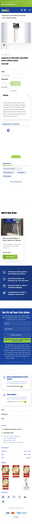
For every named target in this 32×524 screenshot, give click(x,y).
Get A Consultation (13, 386)
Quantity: (4, 79)
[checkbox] (7, 176)
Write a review (16, 156)
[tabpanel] (16, 183)
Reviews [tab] (7, 164)
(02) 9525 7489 (19, 401)
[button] (22, 10)
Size (3, 71)
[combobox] (7, 335)
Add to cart (10, 257)
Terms (27, 358)
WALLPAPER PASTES (8, 4)
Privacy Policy (19, 358)
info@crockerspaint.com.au (12, 429)
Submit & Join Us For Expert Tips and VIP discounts (17, 340)
